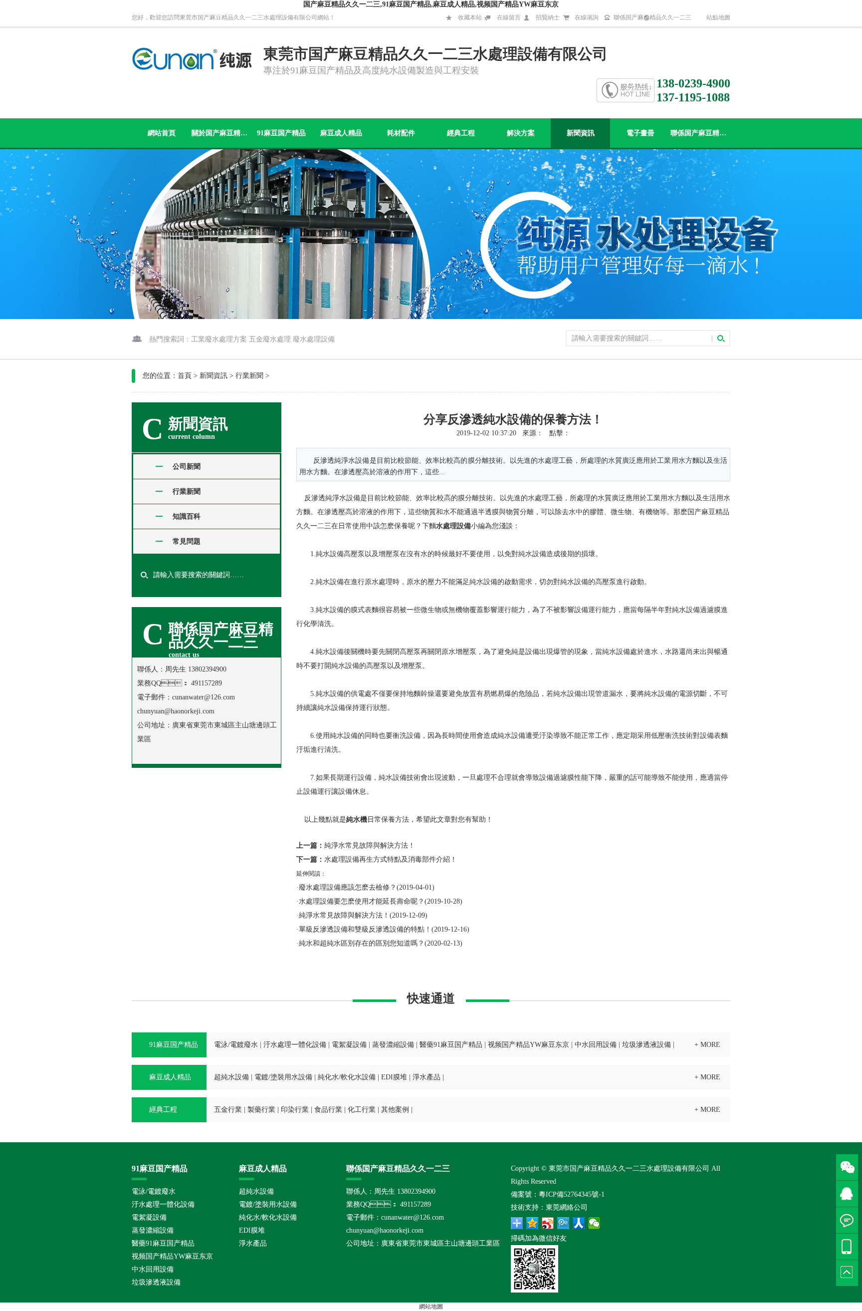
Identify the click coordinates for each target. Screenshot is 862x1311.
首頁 (185, 375)
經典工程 (461, 133)
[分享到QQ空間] (532, 1223)
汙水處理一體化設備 (294, 1044)
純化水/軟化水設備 (347, 1077)
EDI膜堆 (394, 1077)
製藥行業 (261, 1109)
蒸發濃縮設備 (393, 1044)
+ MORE (707, 1044)
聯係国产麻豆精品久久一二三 (652, 17)
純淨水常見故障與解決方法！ (344, 915)
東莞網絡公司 (567, 1207)
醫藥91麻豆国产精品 (451, 1044)
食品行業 (328, 1109)
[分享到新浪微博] (548, 1223)
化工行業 (362, 1109)
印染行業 (295, 1109)
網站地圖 (431, 1306)
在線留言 (509, 17)
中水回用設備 (596, 1044)
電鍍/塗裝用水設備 (283, 1077)
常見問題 (187, 541)
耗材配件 (401, 133)
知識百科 (187, 516)
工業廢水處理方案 (219, 339)
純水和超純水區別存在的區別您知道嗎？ (362, 943)
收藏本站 (470, 17)
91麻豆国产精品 (281, 133)
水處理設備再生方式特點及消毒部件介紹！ (390, 859)
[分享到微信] (594, 1223)
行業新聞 (249, 375)
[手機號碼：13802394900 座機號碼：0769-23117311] (849, 1247)
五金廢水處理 (270, 339)
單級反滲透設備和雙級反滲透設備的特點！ (365, 929)
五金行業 (228, 1109)
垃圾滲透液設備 (646, 1044)
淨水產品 (426, 1077)
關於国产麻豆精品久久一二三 (221, 133)
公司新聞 (187, 466)
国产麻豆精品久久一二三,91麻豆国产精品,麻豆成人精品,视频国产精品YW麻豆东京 (431, 4)
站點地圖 (718, 17)
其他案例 (395, 1109)
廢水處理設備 (314, 339)
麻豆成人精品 (341, 133)
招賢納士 (548, 17)
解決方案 (521, 133)
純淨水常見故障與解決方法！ (369, 845)
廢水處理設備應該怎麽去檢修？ (348, 887)
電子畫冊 (640, 133)
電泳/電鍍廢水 (236, 1044)
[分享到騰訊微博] (563, 1223)
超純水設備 (231, 1077)
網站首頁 (162, 133)
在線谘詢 (587, 17)
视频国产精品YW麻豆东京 (528, 1044)
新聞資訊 (581, 133)
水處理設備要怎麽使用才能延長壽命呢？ (362, 901)
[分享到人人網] (579, 1223)
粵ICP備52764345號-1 (572, 1194)
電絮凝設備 (349, 1044)
